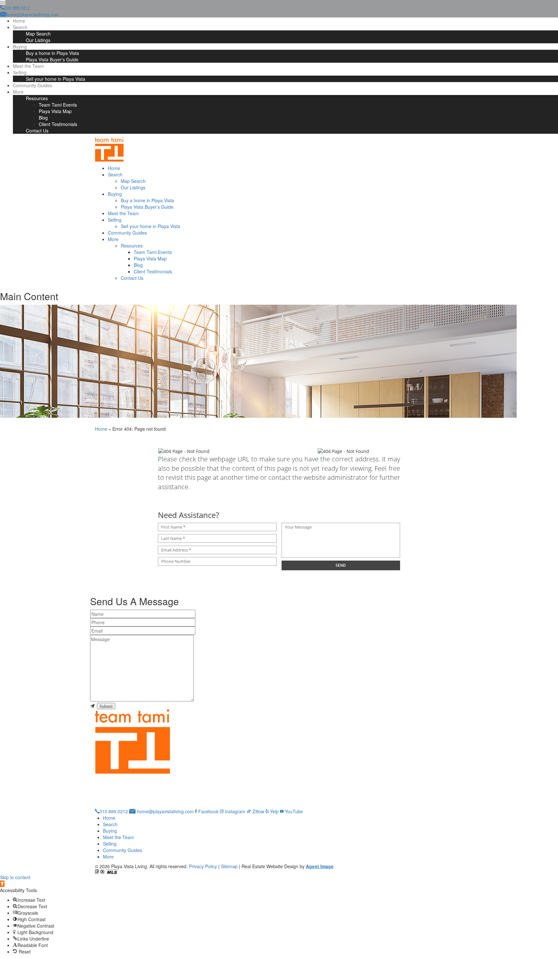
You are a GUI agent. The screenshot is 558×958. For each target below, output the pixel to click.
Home (19, 20)
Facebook (208, 811)
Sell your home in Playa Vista (55, 79)
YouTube (293, 811)
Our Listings (38, 40)
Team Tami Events (58, 104)
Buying (20, 46)
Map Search (38, 33)
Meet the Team (28, 66)
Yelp (274, 811)
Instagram (234, 811)
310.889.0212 (113, 811)
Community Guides (32, 85)
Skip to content (15, 877)
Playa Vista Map (55, 111)
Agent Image (320, 866)
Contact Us (37, 130)
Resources (37, 98)
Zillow (257, 811)
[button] (2, 883)
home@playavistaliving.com (165, 811)
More (18, 92)
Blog (43, 117)
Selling (19, 72)
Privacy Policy (203, 866)
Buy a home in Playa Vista (52, 53)
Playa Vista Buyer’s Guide (52, 59)
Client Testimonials (58, 124)
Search (20, 27)
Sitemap (229, 866)
